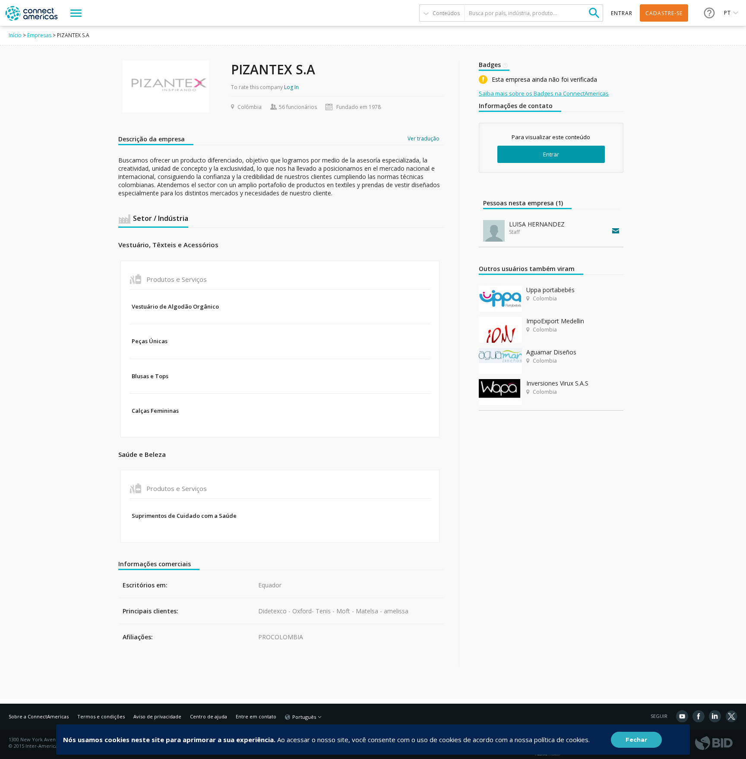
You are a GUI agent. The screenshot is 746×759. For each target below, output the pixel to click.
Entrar (551, 154)
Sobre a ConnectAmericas (39, 716)
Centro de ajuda (208, 716)
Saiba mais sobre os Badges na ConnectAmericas (544, 93)
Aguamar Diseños (551, 352)
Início (15, 35)
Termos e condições (101, 716)
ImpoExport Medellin (555, 321)
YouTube (682, 716)
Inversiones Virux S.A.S (557, 383)
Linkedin (715, 716)
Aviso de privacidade (157, 716)
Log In (291, 87)
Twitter (731, 716)
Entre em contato (256, 716)
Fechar (636, 739)
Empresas (39, 35)
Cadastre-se (664, 13)
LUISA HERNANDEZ (537, 224)
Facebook (698, 716)
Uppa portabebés (550, 290)
